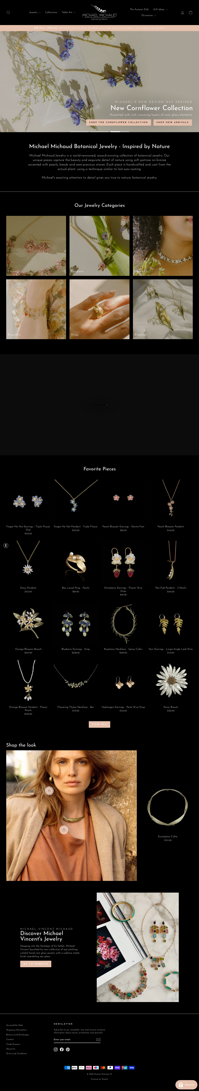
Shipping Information (16, 1030)
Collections (51, 12)
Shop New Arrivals (25, 122)
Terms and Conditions (16, 1054)
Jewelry (33, 12)
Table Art (67, 12)
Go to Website (35, 964)
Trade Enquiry (13, 1044)
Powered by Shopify (99, 1079)
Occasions (147, 15)
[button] (6, 545)
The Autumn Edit (139, 9)
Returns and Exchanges (17, 1035)
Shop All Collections (69, 122)
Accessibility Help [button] (14, 1025)
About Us (10, 1049)
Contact (10, 1039)
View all (99, 724)
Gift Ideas (159, 9)
